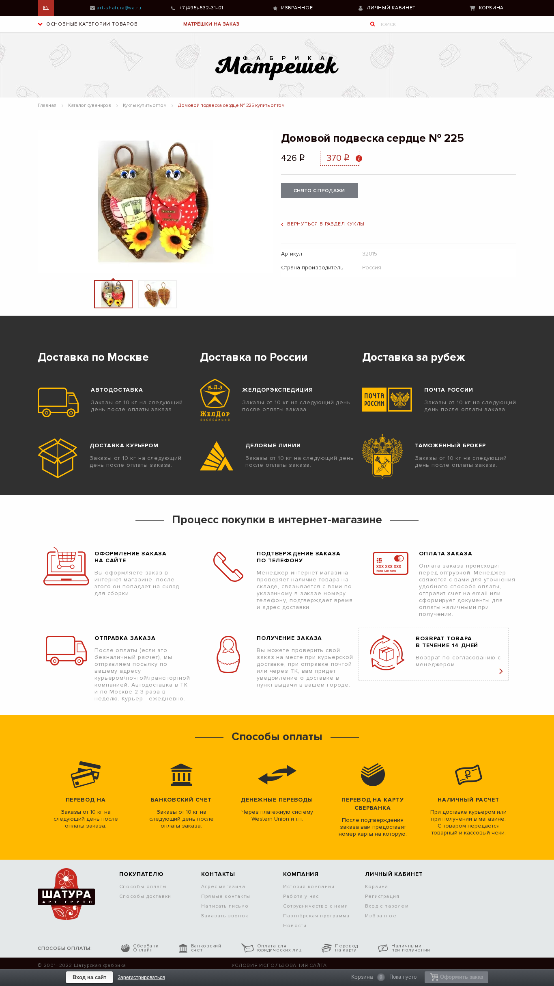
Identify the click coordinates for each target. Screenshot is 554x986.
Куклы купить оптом (145, 105)
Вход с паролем (387, 906)
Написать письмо (225, 906)
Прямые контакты (225, 896)
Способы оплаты (143, 887)
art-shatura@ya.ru (119, 8)
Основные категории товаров (91, 24)
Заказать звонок (224, 916)
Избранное (297, 8)
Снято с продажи (319, 191)
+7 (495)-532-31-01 (201, 8)
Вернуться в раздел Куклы (326, 224)
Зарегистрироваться (141, 977)
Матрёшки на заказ (211, 24)
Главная (47, 105)
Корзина (491, 8)
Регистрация (382, 896)
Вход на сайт (89, 977)
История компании (309, 887)
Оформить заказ (461, 977)
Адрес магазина (223, 887)
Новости (295, 926)
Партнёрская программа (316, 916)
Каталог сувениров (89, 105)
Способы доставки (145, 896)
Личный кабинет (391, 8)
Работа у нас (301, 896)
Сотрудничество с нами (315, 906)
